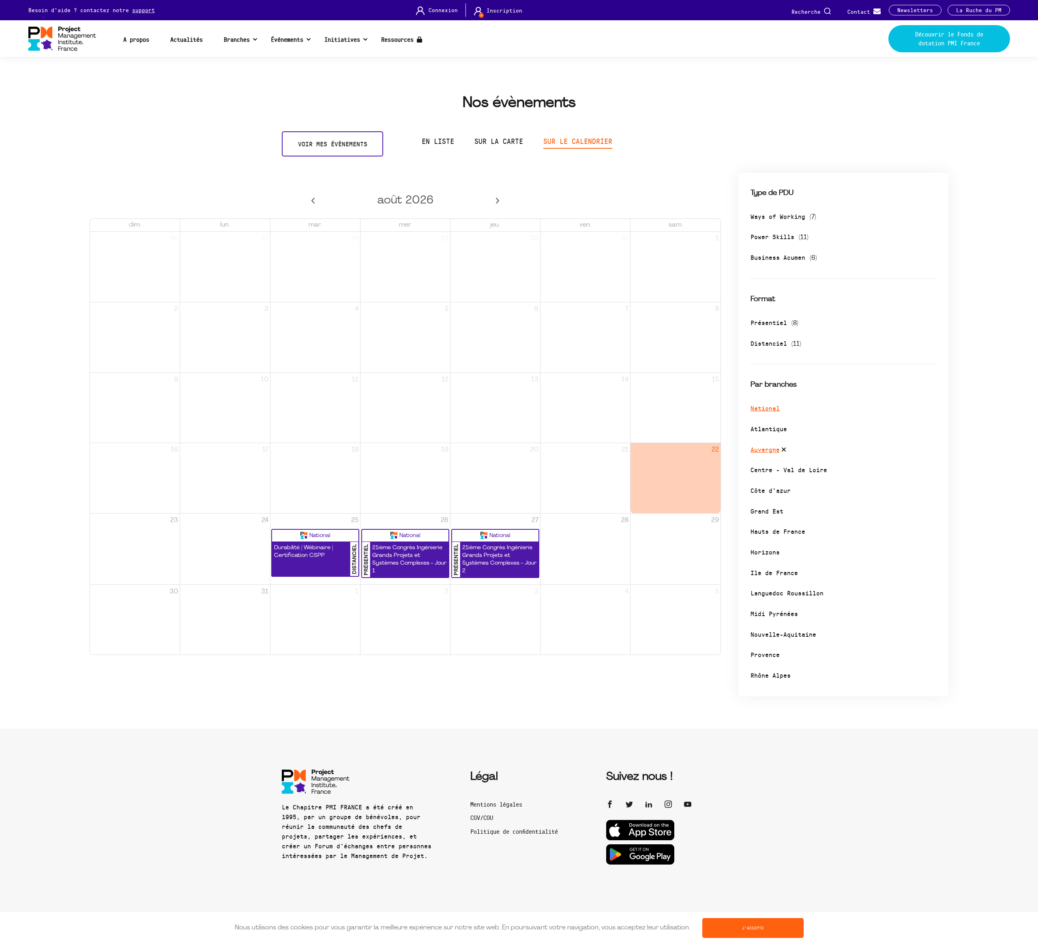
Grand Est (767, 511)
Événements (287, 39)
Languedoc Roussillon (787, 593)
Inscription (504, 10)
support (143, 10)
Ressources (399, 39)
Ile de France (774, 572)
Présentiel (774, 322)
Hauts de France (778, 531)
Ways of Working (783, 216)
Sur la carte (498, 141)
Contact (860, 11)
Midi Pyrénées (774, 613)
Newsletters (915, 10)
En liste (438, 141)
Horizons (765, 552)
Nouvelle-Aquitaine (783, 634)
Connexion (443, 10)
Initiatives (342, 39)
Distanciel (776, 343)
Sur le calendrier (577, 141)
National (765, 408)
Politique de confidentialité (514, 831)
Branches (237, 39)
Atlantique (769, 428)
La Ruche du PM (979, 10)
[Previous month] (313, 201)
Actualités (186, 39)
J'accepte (753, 928)
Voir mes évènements (332, 143)
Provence (765, 654)
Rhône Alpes (771, 675)
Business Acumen (784, 257)
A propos (136, 39)
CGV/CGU (481, 817)
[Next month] (498, 201)
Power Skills (780, 236)
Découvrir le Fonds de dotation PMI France (949, 38)
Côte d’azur (771, 490)
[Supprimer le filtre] (783, 450)
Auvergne (765, 449)
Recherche (807, 11)
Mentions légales (496, 804)
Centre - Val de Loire (789, 469)
